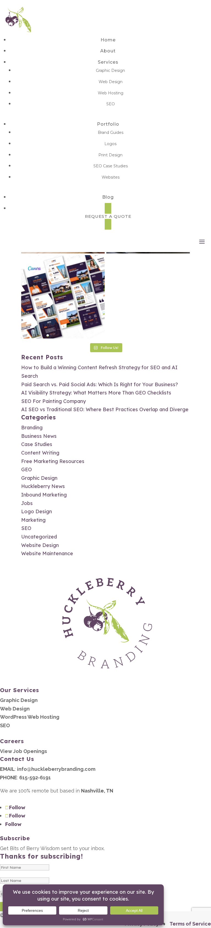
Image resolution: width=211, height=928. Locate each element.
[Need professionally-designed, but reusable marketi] (63, 297)
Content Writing (40, 453)
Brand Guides (110, 132)
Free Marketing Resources (52, 461)
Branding (32, 427)
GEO (26, 469)
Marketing (33, 520)
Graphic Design (110, 70)
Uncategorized (39, 537)
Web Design (111, 81)
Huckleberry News (43, 486)
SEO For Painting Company (53, 401)
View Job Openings (23, 751)
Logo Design (36, 511)
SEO (110, 103)
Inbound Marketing (44, 495)
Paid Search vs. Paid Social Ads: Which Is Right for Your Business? (99, 384)
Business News (39, 436)
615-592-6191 (35, 777)
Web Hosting (110, 93)
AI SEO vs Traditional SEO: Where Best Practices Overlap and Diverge (104, 409)
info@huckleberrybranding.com (56, 769)
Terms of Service (190, 924)
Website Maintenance (47, 553)
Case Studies (36, 444)
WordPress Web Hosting (29, 717)
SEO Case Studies (110, 165)
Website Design (40, 545)
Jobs (27, 503)
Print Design (110, 155)
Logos (110, 143)
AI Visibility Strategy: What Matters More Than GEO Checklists (96, 393)
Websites (111, 177)
